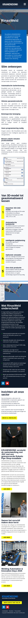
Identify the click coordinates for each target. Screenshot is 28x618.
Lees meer (6, 489)
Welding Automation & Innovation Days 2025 (12, 570)
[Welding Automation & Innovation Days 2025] (14, 553)
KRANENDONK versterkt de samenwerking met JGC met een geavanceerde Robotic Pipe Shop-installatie (13, 454)
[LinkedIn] (3, 383)
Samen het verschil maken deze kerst (10, 521)
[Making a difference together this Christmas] (14, 505)
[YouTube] (7, 383)
